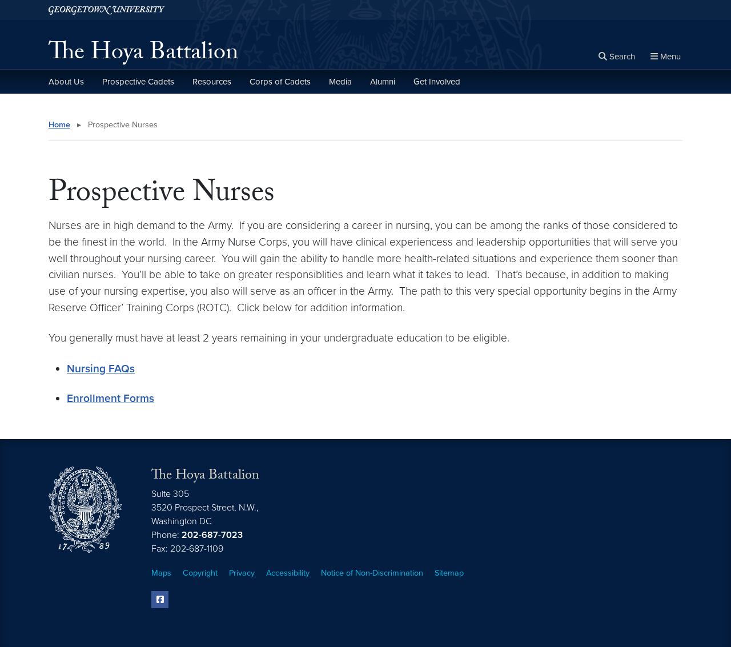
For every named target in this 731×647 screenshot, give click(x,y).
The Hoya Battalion (143, 55)
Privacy (242, 573)
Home (59, 125)
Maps (161, 573)
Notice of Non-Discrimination (372, 573)
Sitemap (449, 573)
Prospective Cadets (138, 82)
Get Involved (436, 82)
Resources (211, 82)
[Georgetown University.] (106, 10)
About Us (66, 82)
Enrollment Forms (110, 398)
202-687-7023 (212, 535)
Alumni (382, 82)
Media (340, 82)
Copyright (200, 573)
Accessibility (288, 573)
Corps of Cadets (280, 82)
